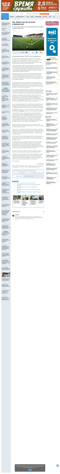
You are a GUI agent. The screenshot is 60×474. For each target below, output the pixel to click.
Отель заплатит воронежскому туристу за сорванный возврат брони (6, 50)
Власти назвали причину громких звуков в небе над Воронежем (6, 33)
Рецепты (5, 142)
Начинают (34, 59)
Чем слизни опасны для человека (6, 112)
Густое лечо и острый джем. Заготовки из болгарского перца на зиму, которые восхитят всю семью (6, 145)
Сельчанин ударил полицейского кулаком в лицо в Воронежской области (6, 125)
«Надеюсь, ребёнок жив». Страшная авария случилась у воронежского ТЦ (6, 233)
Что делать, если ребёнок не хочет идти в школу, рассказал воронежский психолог (6, 298)
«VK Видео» (38, 167)
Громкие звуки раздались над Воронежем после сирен (6, 39)
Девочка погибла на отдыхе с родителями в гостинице (6, 131)
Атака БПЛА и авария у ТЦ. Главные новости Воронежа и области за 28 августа (6, 69)
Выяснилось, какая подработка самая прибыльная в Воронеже (6, 285)
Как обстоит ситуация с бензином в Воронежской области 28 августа (6, 106)
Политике (34, 466)
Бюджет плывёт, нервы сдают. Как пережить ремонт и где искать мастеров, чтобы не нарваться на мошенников (6, 212)
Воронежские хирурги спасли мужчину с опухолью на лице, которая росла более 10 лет (6, 199)
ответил (32, 124)
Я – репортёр (5, 88)
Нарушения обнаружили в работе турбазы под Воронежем (6, 205)
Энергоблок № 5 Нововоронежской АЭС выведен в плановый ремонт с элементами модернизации (6, 248)
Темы (50, 16)
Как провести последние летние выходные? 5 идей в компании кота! (6, 279)
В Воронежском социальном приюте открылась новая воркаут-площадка (5, 137)
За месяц (56, 59)
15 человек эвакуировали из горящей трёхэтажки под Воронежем (5, 164)
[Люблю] (20, 171)
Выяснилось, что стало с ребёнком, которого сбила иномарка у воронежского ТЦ (6, 171)
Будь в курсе (5, 135)
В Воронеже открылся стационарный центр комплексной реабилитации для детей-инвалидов (5, 191)
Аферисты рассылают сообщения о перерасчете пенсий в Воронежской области (5, 184)
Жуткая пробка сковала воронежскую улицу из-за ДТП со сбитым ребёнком (6, 220)
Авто (4, 104)
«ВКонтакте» (22, 167)
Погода (32, 16)
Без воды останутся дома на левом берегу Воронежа (5, 151)
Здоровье (5, 196)
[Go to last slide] (12, 201)
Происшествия (38, 16)
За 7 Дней (52, 59)
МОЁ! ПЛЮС (45, 16)
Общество (5, 48)
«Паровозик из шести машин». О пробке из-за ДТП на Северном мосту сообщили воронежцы (6, 90)
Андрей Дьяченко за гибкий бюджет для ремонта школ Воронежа (42, 201)
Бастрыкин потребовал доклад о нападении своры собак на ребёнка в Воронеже (6, 254)
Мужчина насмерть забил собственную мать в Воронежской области (6, 269)
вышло (39, 89)
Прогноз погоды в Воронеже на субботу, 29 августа (6, 57)
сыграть (17, 87)
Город (27, 16)
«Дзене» (26, 167)
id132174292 (17, 214)
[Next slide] (44, 201)
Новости (12, 16)
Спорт (11, 19)
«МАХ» (26, 165)
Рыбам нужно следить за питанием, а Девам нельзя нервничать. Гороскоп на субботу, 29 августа (6, 77)
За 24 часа (48, 59)
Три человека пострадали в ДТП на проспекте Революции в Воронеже (6, 158)
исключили (33, 99)
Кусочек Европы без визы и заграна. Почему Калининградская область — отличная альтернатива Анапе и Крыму (5, 98)
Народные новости (20, 16)
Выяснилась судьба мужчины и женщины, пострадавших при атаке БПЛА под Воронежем (6, 83)
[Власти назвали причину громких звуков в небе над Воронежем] (6, 24)
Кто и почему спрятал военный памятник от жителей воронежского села (6, 291)
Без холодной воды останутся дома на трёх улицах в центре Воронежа (6, 240)
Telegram (18, 167)
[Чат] (57, 465)
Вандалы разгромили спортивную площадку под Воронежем (5, 63)
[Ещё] (54, 17)
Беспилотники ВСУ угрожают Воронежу (5, 45)
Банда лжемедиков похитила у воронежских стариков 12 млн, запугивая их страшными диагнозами (6, 262)
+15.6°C (30, 13)
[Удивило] (23, 171)
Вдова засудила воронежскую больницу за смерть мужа (6, 178)
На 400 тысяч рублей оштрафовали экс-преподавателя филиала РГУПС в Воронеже (6, 227)
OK (30, 469)
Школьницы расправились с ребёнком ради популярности (4, 118)
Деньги (5, 283)
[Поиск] (57, 17)
